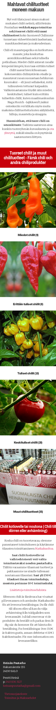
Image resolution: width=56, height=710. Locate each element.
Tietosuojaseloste (15, 694)
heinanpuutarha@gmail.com (21, 685)
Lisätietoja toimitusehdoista (28, 590)
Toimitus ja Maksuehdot (20, 698)
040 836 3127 (14, 681)
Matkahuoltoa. (44, 548)
